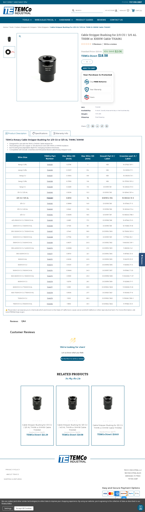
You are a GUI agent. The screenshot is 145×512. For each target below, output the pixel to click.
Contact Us (116, 20)
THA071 (49, 254)
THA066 (50, 226)
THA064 (50, 215)
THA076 (50, 281)
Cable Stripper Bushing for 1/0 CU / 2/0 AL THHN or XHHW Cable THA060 (37, 427)
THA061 (50, 198)
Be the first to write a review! (72, 359)
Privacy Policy (13, 469)
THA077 (50, 287)
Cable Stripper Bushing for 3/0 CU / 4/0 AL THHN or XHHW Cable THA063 (72, 427)
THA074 (50, 270)
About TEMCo (12, 474)
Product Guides (84, 20)
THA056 (50, 170)
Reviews (101, 20)
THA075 (50, 276)
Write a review (110, 44)
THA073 (50, 265)
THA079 (50, 298)
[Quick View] (49, 390)
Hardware (64, 20)
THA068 (50, 237)
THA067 (50, 231)
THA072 (50, 259)
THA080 (50, 304)
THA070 (50, 248)
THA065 (50, 220)
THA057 (50, 176)
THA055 (50, 164)
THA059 (50, 187)
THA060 (50, 192)
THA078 (50, 292)
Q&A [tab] (23, 321)
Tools (25, 20)
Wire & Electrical (44, 20)
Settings (7, 508)
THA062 (50, 203)
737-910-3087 (135, 2)
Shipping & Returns (13, 479)
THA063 (50, 209)
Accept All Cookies (24, 508)
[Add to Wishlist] (49, 396)
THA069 (50, 242)
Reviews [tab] (14, 321)
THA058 (50, 181)
